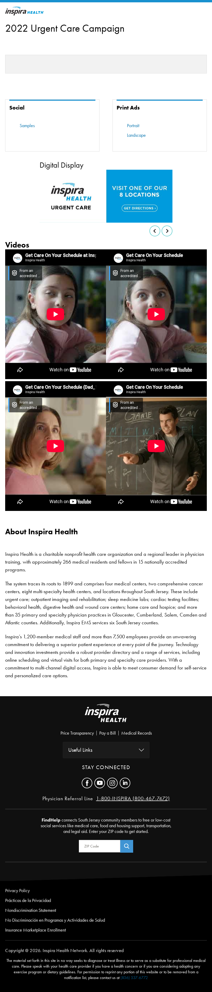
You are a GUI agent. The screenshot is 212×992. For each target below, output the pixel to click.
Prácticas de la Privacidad (28, 900)
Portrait (133, 125)
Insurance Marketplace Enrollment (35, 930)
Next (167, 230)
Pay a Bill (107, 733)
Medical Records (136, 733)
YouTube (99, 783)
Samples (27, 125)
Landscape (136, 135)
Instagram (112, 783)
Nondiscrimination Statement (30, 910)
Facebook (87, 783)
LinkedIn (125, 783)
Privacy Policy (17, 890)
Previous (154, 230)
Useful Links (80, 750)
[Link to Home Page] (106, 717)
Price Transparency (77, 733)
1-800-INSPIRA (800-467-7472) (133, 798)
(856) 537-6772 (134, 977)
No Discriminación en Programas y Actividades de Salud (55, 920)
